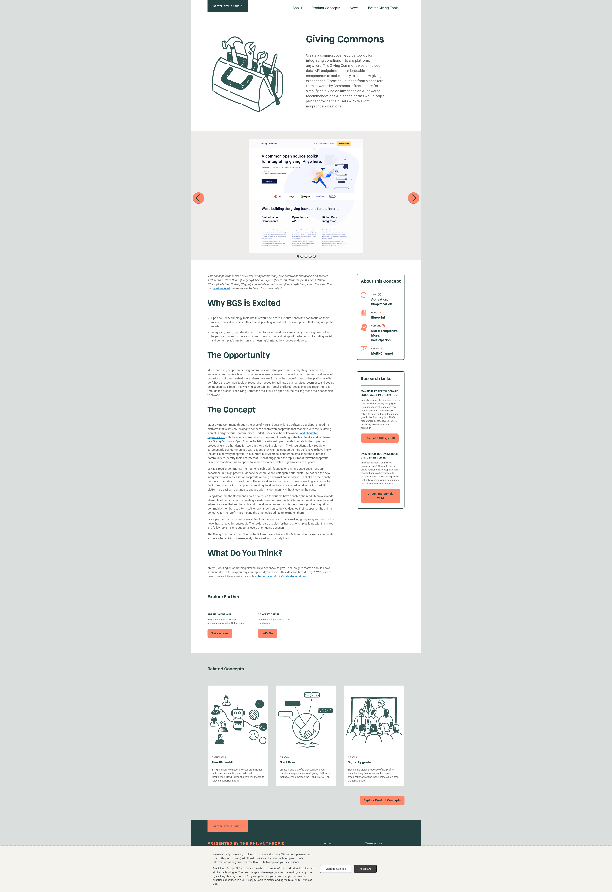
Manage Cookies (335, 868)
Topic (374, 294)
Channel (376, 348)
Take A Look (219, 633)
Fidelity (375, 312)
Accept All (366, 868)
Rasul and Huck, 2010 (380, 438)
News (354, 8)
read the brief (221, 288)
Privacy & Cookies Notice (260, 880)
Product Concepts (325, 8)
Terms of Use (373, 843)
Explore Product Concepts (382, 800)
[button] (198, 197)
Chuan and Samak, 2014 (380, 496)
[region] (306, 869)
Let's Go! (267, 633)
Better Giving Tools (383, 8)
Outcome (376, 326)
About (297, 8)
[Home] (228, 6)
